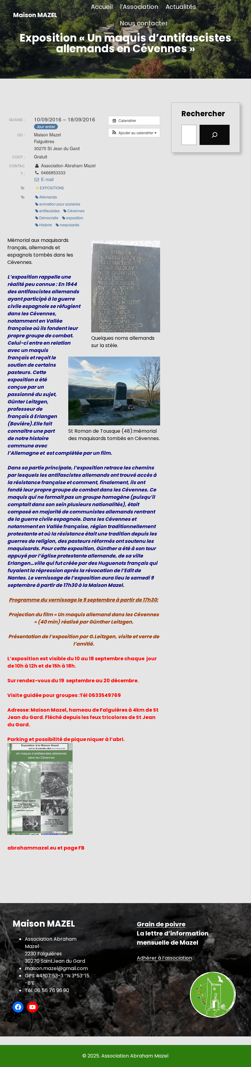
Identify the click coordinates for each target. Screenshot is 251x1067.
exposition (74, 217)
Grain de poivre (161, 924)
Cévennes (75, 210)
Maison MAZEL (35, 15)
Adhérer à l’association (164, 957)
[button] (134, 132)
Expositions (51, 187)
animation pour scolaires (59, 203)
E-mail (46, 179)
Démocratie (48, 217)
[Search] (215, 135)
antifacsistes (49, 210)
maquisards (69, 224)
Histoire (45, 224)
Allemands (48, 196)
